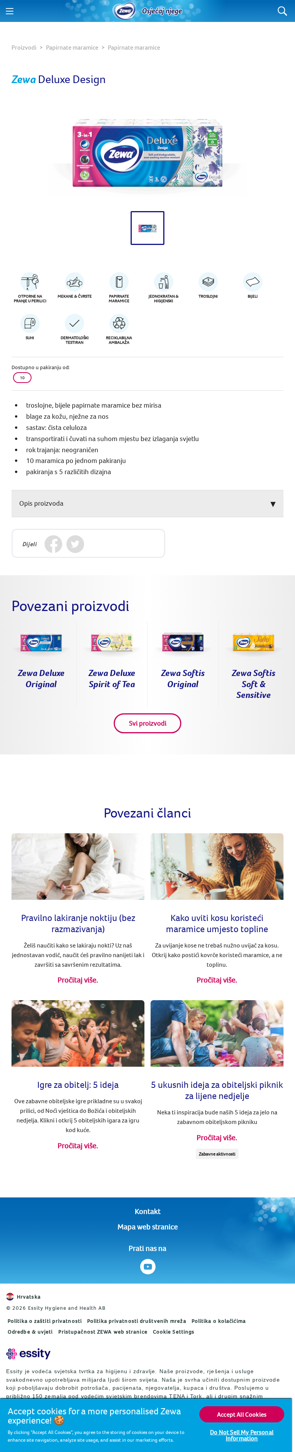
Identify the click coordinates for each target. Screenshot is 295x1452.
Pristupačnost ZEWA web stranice (103, 1331)
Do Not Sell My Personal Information (241, 1435)
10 (22, 377)
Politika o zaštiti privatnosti (45, 1320)
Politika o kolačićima (219, 1320)
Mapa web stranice (148, 1226)
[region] (146, 1425)
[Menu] (9, 11)
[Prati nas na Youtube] (147, 1266)
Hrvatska (29, 1296)
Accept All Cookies (242, 1414)
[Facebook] (53, 544)
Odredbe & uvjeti (30, 1331)
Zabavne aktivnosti (217, 1154)
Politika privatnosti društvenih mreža (136, 1320)
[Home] (124, 11)
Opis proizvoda (41, 503)
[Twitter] (75, 544)
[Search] (282, 11)
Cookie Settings (174, 1331)
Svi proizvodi (147, 723)
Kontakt (148, 1211)
